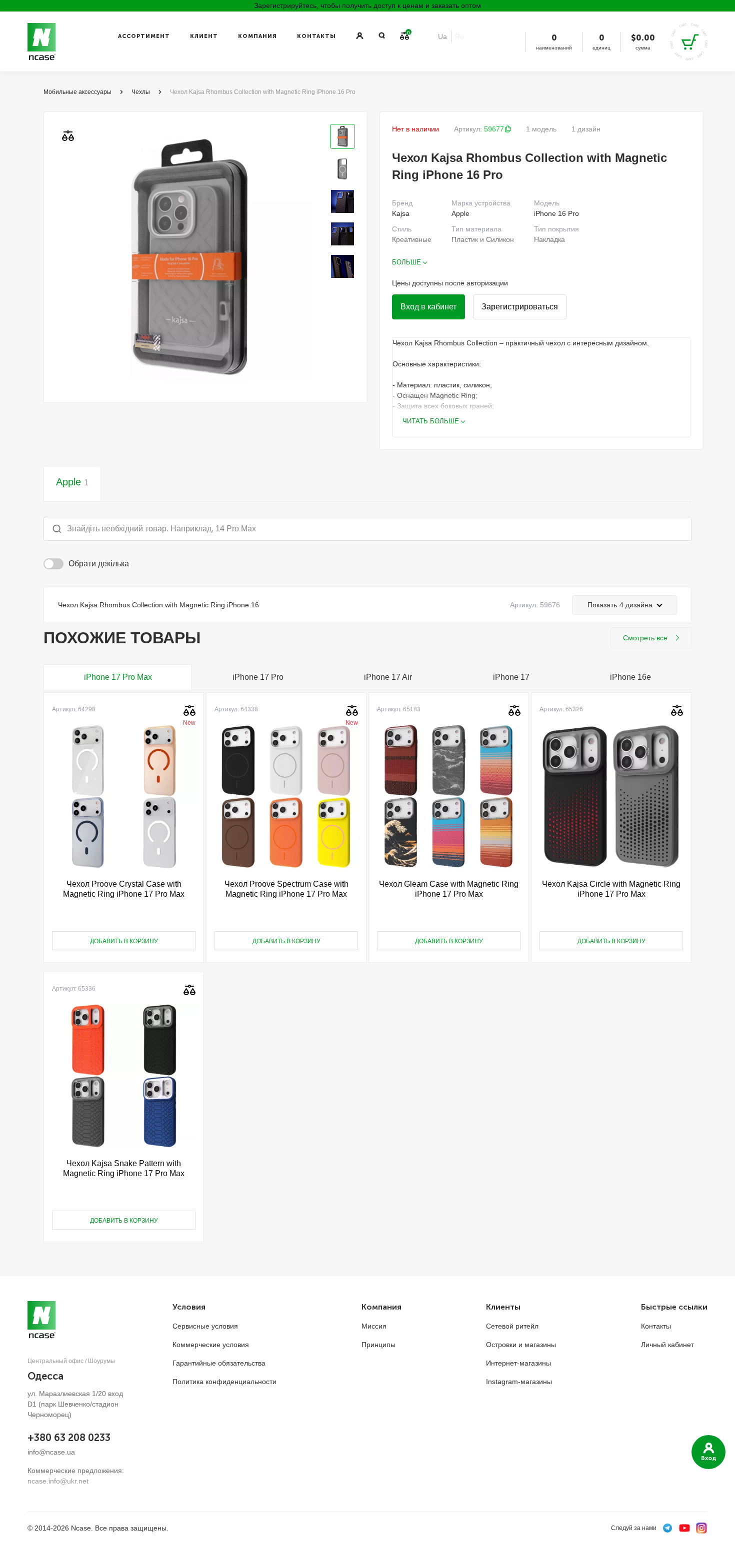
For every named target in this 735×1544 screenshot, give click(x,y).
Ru (459, 36)
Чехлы (141, 91)
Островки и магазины (521, 1345)
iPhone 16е (630, 677)
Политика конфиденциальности (224, 1382)
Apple (72, 481)
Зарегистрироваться (520, 306)
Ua (442, 36)
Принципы (379, 1345)
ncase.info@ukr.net (58, 1481)
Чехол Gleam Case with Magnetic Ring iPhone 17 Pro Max (448, 889)
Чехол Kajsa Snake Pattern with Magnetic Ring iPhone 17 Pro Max (123, 1168)
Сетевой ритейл (512, 1326)
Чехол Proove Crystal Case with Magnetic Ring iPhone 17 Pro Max (123, 889)
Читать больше (430, 421)
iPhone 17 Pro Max (118, 677)
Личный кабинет (667, 1345)
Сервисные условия (205, 1326)
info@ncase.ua (51, 1452)
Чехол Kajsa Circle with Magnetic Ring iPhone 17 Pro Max (611, 889)
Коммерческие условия (210, 1345)
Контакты (316, 36)
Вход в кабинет (428, 306)
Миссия (374, 1326)
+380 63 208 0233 (69, 1438)
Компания (257, 36)
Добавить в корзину (124, 941)
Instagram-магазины (519, 1382)
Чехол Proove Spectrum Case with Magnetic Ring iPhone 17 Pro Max (286, 889)
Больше (406, 262)
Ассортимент (144, 36)
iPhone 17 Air (388, 677)
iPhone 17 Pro (258, 677)
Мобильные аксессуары (78, 91)
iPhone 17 (511, 677)
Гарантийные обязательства (219, 1363)
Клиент (204, 36)
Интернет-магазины (518, 1363)
